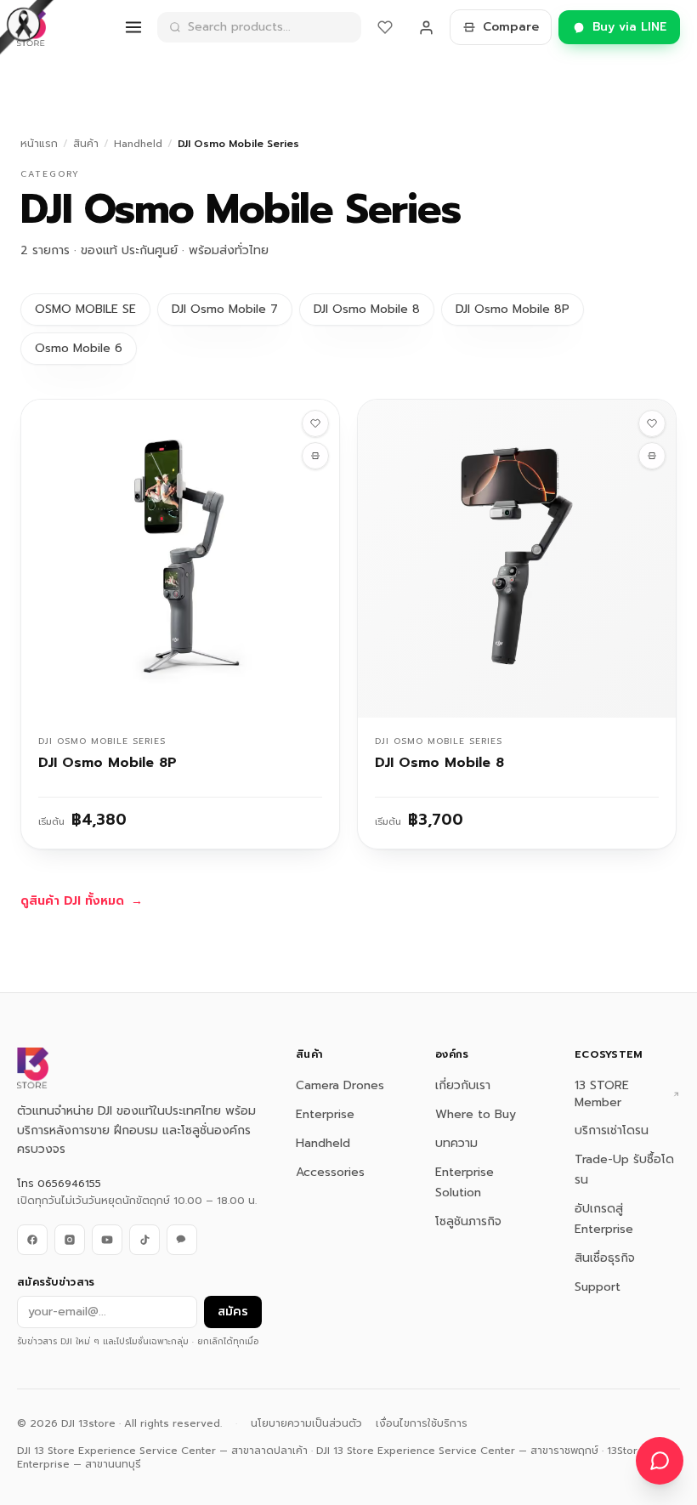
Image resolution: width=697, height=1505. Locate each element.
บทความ (456, 1143)
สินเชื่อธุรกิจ (605, 1258)
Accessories (330, 1172)
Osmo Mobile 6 (78, 348)
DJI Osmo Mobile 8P (513, 309)
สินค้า (86, 143)
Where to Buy (475, 1114)
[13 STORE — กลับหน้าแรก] (31, 27)
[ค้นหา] (175, 27)
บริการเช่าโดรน (612, 1130)
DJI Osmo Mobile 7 (225, 309)
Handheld (138, 143)
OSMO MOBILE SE (85, 309)
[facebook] (32, 1239)
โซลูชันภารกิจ (468, 1221)
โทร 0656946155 (59, 1183)
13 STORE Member (602, 1094)
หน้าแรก (39, 143)
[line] (182, 1239)
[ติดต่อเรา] (659, 1461)
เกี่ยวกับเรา (462, 1085)
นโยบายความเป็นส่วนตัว (306, 1423)
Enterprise (325, 1114)
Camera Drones (340, 1085)
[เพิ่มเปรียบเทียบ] (315, 455)
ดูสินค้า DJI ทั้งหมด (81, 901)
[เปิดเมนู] (133, 27)
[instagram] (69, 1239)
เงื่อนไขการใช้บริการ (422, 1423)
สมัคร (233, 1311)
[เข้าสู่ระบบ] (426, 27)
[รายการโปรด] (385, 27)
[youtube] (107, 1239)
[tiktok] (144, 1239)
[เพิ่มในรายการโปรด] (315, 423)
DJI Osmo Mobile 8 (367, 309)
